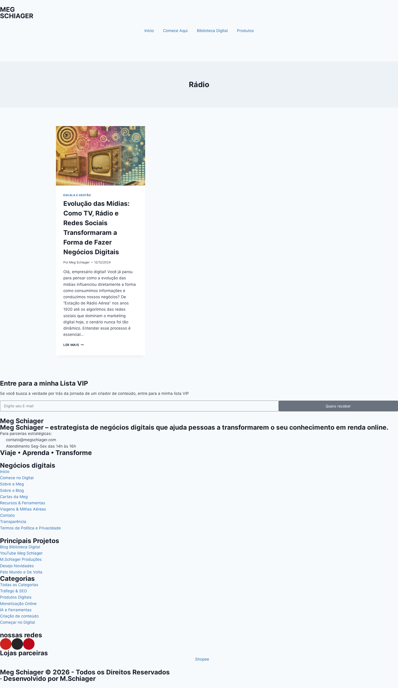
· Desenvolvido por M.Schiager (48, 678)
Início (149, 30)
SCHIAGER (16, 16)
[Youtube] (6, 644)
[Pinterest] (29, 644)
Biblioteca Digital (212, 30)
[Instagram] (17, 644)
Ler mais (73, 345)
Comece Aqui (175, 30)
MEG (7, 9)
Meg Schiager (79, 262)
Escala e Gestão (77, 195)
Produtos (245, 30)
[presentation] (100, 156)
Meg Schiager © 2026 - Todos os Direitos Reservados (85, 672)
